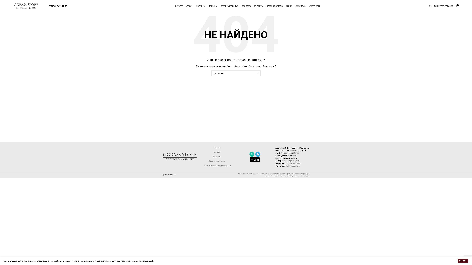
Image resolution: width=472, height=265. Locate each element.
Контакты (217, 157)
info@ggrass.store (292, 166)
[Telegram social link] (257, 154)
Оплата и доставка (217, 161)
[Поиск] (430, 6)
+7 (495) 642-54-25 (57, 6)
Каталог (217, 152)
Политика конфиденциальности (217, 165)
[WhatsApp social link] (251, 154)
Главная (217, 148)
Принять (463, 261)
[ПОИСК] (258, 73)
